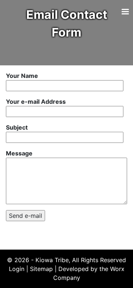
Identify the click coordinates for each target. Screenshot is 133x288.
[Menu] (125, 12)
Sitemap (41, 268)
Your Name (22, 75)
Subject (17, 127)
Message (19, 153)
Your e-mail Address (36, 101)
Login (16, 268)
